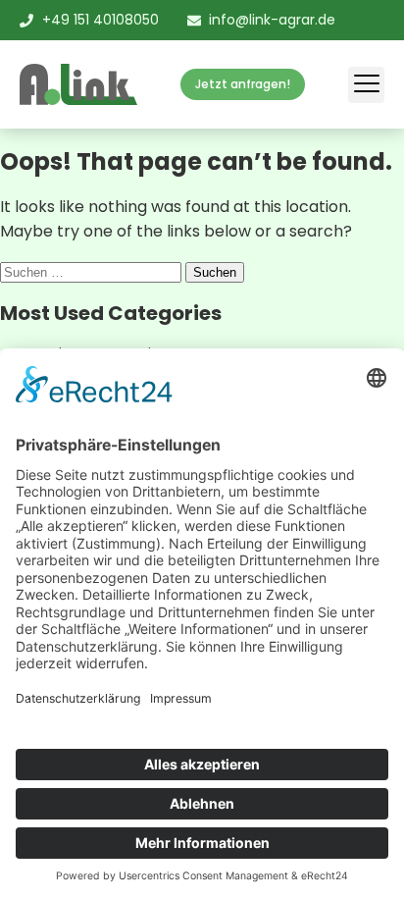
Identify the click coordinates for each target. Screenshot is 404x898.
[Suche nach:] (92, 271)
